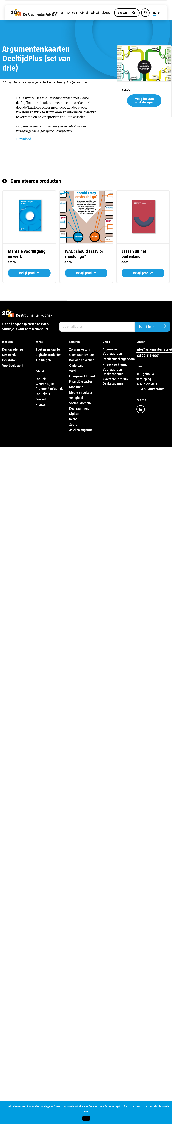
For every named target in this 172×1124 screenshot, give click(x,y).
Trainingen (43, 360)
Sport (73, 424)
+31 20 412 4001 (147, 355)
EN (159, 12)
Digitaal (74, 414)
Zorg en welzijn (79, 349)
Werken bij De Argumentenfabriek (49, 386)
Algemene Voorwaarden (112, 351)
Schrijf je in (146, 326)
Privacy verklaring (115, 364)
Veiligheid (76, 398)
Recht (73, 419)
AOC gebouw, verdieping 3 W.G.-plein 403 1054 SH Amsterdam (150, 381)
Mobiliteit (76, 387)
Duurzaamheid (79, 408)
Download (23, 138)
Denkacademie (12, 349)
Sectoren (71, 12)
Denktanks (9, 360)
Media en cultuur (80, 392)
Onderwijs (76, 365)
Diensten (58, 12)
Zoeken (122, 12)
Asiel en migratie (81, 430)
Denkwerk (9, 355)
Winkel (95, 12)
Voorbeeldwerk (12, 365)
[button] (145, 12)
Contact (41, 399)
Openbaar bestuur (81, 355)
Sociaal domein (80, 403)
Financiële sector (80, 381)
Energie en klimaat (82, 376)
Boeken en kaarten (48, 349)
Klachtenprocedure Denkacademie (116, 381)
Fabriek (84, 12)
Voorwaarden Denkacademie (113, 372)
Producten (20, 82)
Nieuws (105, 12)
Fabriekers (43, 394)
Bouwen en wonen (81, 360)
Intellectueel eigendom (119, 359)
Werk (72, 371)
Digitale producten (48, 355)
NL (154, 12)
